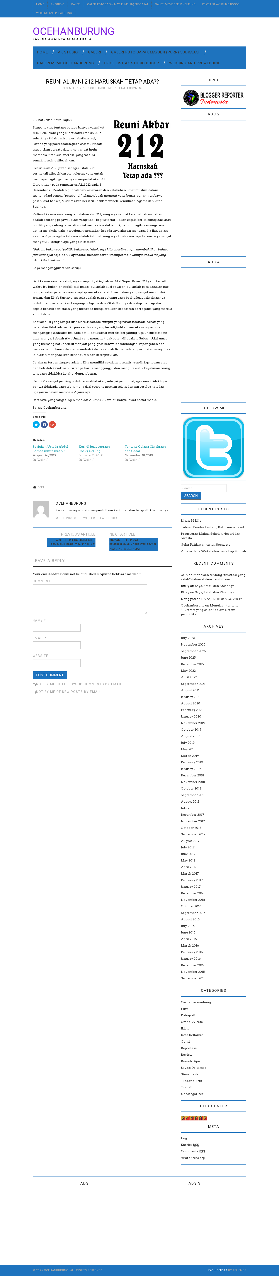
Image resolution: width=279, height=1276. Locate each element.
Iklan (185, 1028)
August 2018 (190, 801)
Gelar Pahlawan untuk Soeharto (205, 544)
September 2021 (193, 683)
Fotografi (188, 1015)
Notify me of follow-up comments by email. (79, 684)
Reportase (189, 1048)
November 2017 (193, 821)
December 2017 (192, 814)
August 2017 (190, 841)
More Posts (66, 518)
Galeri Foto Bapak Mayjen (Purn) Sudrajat (117, 4)
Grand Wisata (192, 1022)
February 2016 (192, 952)
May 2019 (188, 749)
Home (40, 4)
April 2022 (189, 677)
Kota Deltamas (192, 1035)
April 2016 (189, 939)
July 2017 (187, 847)
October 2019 (191, 729)
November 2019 (193, 723)
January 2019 (191, 769)
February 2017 (192, 880)
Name (39, 620)
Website (40, 656)
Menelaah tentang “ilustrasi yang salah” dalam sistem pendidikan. (209, 610)
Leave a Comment (130, 88)
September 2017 (193, 834)
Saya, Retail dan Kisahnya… (216, 585)
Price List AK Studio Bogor (221, 4)
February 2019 (192, 762)
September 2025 (193, 651)
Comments (193, 1151)
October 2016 (191, 906)
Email (40, 638)
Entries (190, 1144)
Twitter (88, 518)
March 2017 (190, 873)
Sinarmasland (192, 1074)
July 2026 (188, 638)
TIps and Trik (191, 1080)
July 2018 (187, 808)
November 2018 (193, 782)
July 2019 (188, 742)
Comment (42, 581)
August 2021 (190, 690)
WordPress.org (193, 1158)
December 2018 (192, 775)
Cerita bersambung (196, 1002)
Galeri (75, 4)
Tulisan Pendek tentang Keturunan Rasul (212, 527)
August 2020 (190, 703)
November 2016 (193, 899)
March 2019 (190, 755)
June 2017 (188, 854)
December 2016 (192, 893)
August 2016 (190, 919)
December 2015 (192, 965)
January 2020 (191, 716)
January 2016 (191, 958)
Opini (41, 487)
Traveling (188, 1087)
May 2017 (188, 860)
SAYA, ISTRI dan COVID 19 (221, 599)
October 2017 (191, 827)
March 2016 (190, 945)
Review (186, 1054)
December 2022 (192, 664)
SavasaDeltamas (193, 1067)
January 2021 (191, 697)
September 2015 (193, 978)
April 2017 (189, 867)
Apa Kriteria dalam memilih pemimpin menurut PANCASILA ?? (73, 542)
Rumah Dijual (191, 1061)
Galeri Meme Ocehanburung (175, 4)
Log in (186, 1138)
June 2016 (188, 932)
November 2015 (193, 971)
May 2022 (188, 670)
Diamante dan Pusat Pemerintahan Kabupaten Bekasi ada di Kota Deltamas (132, 544)
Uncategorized (192, 1094)
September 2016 (193, 913)
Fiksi (184, 1009)
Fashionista (217, 1270)
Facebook (109, 518)
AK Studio (57, 4)
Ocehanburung (74, 31)
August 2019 (190, 736)
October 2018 (191, 788)
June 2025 (188, 657)
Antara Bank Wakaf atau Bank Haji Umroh (213, 551)
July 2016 (188, 926)
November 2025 (193, 644)
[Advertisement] (213, 189)
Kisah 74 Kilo (191, 520)
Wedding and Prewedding (54, 13)
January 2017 (191, 886)
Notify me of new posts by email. (69, 692)
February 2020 (192, 710)
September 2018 (193, 795)
